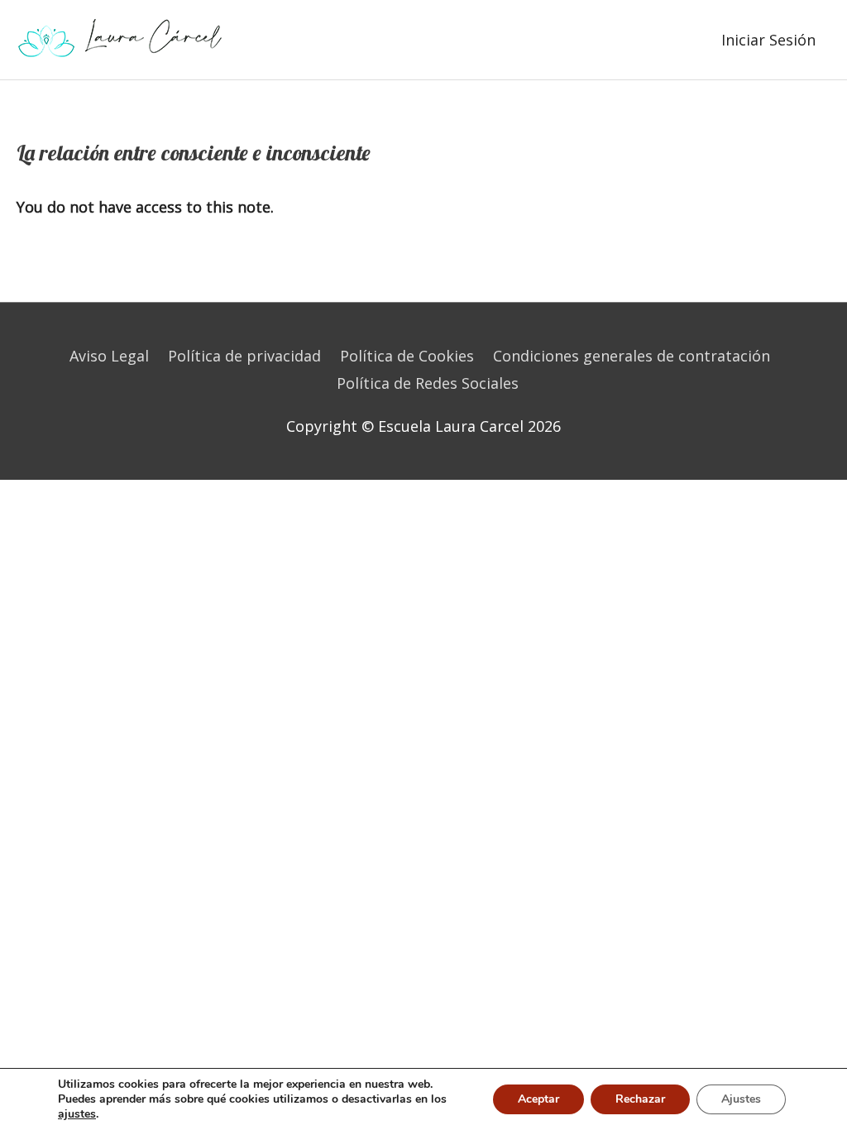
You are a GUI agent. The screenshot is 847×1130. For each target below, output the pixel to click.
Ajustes (741, 1099)
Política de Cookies (407, 356)
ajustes (77, 1114)
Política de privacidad (244, 356)
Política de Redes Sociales (428, 383)
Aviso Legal (109, 356)
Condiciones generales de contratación (631, 356)
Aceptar (538, 1099)
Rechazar (640, 1099)
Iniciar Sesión (768, 40)
